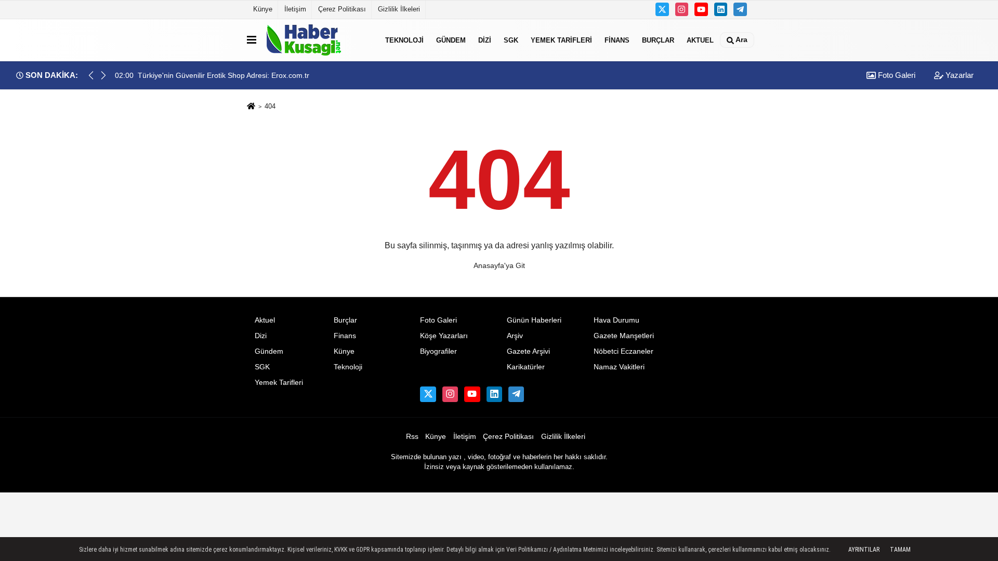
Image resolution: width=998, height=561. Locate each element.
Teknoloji (404, 40)
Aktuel (700, 40)
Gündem (451, 40)
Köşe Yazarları (444, 336)
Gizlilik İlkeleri (399, 9)
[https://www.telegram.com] (740, 9)
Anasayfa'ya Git (499, 265)
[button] (103, 75)
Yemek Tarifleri (561, 40)
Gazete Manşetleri (624, 336)
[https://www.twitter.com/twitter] (662, 9)
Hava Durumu (616, 320)
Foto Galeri (895, 75)
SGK (511, 40)
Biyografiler (438, 351)
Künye (262, 9)
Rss (412, 436)
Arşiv (515, 336)
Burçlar (658, 40)
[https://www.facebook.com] (701, 9)
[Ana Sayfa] (251, 107)
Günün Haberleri (534, 320)
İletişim (295, 9)
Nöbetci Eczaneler (623, 351)
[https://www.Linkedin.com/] (721, 9)
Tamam (900, 549)
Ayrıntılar (863, 549)
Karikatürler (526, 367)
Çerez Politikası (342, 9)
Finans (617, 40)
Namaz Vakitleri (619, 367)
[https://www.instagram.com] (682, 9)
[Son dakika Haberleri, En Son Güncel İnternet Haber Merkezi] (319, 40)
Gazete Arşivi (528, 351)
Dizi (484, 40)
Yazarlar (958, 75)
